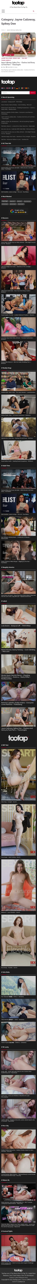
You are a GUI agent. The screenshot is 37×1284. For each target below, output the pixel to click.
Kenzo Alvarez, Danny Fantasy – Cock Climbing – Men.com (16, 104)
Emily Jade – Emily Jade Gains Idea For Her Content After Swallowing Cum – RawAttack (16, 1072)
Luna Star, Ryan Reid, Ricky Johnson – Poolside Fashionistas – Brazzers (17, 338)
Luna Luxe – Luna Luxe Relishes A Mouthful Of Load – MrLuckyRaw (15, 1096)
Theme (24, 1279)
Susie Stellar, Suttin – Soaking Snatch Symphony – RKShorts (17, 461)
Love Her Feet (27, 201)
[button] (18, 211)
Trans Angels (6, 60)
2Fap (4, 67)
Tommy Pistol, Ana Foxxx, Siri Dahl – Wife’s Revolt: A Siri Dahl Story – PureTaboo (17, 168)
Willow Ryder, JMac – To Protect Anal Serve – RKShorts (16, 415)
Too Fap (24, 58)
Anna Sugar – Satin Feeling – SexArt (10, 857)
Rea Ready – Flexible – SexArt (9, 967)
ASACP (14, 1281)
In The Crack (4, 204)
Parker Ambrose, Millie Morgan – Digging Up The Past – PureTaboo (15, 562)
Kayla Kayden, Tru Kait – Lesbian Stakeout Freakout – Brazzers (17, 315)
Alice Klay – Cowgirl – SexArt (9, 802)
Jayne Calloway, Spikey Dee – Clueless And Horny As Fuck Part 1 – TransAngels (17, 729)
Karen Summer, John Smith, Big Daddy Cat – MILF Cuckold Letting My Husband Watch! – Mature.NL (16, 1203)
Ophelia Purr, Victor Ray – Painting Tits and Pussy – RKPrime (17, 438)
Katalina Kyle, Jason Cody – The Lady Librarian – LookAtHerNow (18, 392)
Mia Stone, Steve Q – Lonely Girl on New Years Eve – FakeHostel (18, 126)
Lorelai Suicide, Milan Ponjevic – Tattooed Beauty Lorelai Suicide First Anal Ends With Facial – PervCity (18, 1175)
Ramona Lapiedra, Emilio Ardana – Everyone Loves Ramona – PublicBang (17, 703)
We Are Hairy (12, 204)
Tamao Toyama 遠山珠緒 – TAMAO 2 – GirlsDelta (13, 1042)
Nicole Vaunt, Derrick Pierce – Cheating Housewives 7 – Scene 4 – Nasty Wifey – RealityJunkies (16, 677)
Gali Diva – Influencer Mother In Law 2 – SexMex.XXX (14, 139)
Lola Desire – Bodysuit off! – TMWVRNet (11, 101)
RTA (33, 1279)
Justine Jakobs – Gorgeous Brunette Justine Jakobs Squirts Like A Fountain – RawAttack (18, 1120)
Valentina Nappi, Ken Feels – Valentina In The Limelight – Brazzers (18, 136)
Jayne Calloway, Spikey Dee (10, 58)
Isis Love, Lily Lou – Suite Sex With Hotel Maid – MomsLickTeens (18, 129)
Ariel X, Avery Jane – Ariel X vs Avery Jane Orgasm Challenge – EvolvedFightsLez (17, 1263)
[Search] (33, 11)
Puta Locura (20, 204)
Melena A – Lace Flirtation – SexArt (10, 912)
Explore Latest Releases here (18, 1277)
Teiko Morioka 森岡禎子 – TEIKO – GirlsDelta (12, 1019)
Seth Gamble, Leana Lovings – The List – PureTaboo (15, 192)
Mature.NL (12, 201)
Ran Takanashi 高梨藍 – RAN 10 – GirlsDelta (12, 996)
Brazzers (19, 201)
